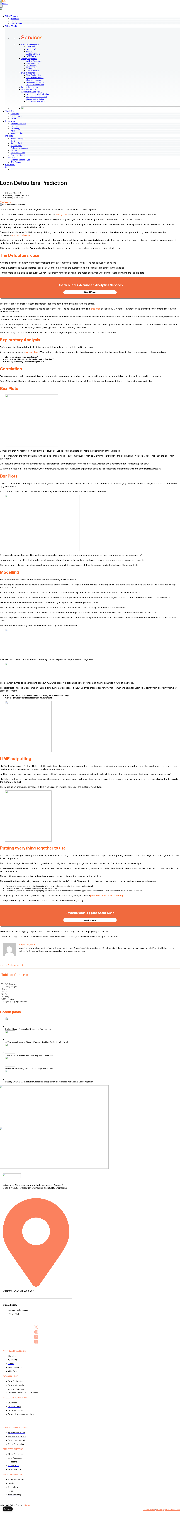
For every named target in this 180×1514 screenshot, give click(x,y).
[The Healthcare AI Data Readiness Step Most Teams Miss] (92, 1049)
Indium (28, 1505)
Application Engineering (31, 92)
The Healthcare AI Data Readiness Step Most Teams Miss (29, 1055)
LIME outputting (7, 999)
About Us (15, 19)
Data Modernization (36, 77)
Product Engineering (29, 87)
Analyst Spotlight (18, 138)
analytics (3, 965)
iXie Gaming (16, 162)
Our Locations (17, 23)
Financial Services (18, 124)
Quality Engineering (29, 58)
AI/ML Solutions (34, 54)
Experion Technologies (20, 160)
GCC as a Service (28, 89)
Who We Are (11, 16)
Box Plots (5, 991)
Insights (9, 135)
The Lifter (31, 47)
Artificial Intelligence (30, 44)
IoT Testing (32, 66)
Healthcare (15, 126)
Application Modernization (38, 94)
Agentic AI (32, 49)
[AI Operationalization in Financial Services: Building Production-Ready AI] (92, 1035)
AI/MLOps (32, 56)
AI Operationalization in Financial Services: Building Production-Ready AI (36, 1042)
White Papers (16, 145)
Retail (13, 131)
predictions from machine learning (106, 895)
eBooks (14, 150)
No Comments (6, 202)
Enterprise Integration (36, 99)
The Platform (16, 116)
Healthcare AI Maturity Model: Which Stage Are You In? (29, 1068)
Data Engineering (35, 75)
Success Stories (17, 143)
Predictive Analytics (16, 965)
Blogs (13, 141)
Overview (15, 114)
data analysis (31, 352)
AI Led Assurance (35, 61)
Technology (15, 128)
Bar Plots (4, 994)
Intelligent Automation (37, 101)
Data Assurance (34, 63)
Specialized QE (33, 70)
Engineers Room (18, 155)
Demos (13, 118)
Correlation (5, 989)
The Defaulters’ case (9, 984)
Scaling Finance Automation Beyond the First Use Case (28, 1029)
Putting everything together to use (14, 1002)
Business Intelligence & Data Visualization (36, 83)
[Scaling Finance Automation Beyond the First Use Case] (92, 1022)
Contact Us (10, 164)
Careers (14, 21)
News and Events (18, 153)
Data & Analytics (28, 73)
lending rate (61, 214)
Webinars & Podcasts (19, 148)
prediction (95, 308)
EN (6, 167)
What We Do (11, 26)
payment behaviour (20, 235)
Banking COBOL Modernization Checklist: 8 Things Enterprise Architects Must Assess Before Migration (49, 1082)
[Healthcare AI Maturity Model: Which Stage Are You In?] (92, 1062)
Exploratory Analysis (9, 986)
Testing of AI (33, 68)
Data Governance (35, 80)
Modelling (5, 996)
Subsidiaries (10, 157)
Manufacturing (17, 133)
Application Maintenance (37, 96)
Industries (10, 121)
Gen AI (30, 51)
